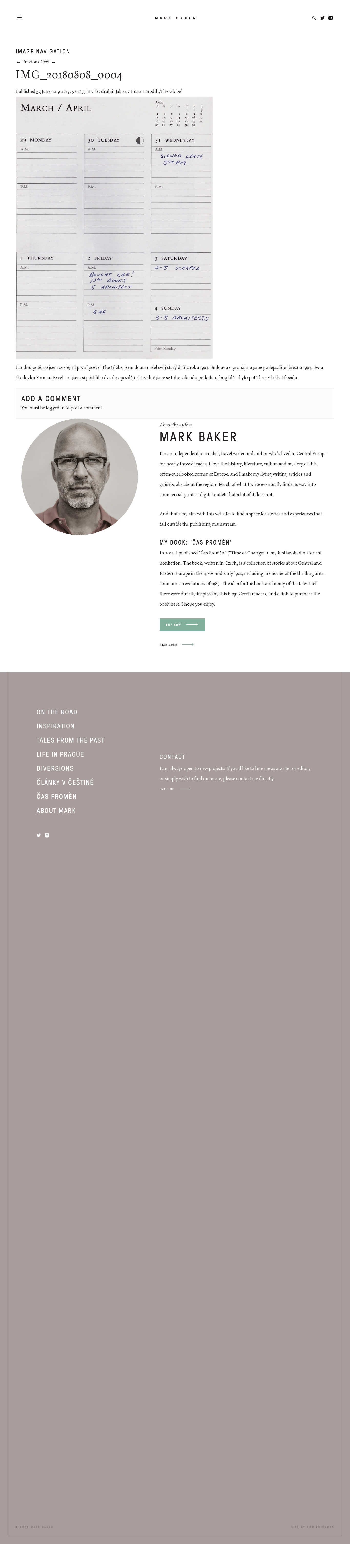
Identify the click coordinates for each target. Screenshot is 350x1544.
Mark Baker (176, 18)
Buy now (173, 625)
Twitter (322, 18)
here (175, 604)
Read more (168, 644)
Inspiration (56, 725)
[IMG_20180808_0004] (114, 357)
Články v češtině (65, 782)
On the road (57, 711)
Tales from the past (71, 739)
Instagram (330, 18)
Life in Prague (60, 753)
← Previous (27, 62)
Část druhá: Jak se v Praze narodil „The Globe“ (137, 91)
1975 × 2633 (75, 91)
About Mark (56, 810)
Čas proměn (57, 796)
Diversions (55, 768)
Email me (167, 789)
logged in (55, 408)
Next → (48, 62)
